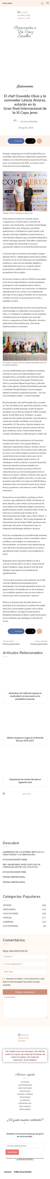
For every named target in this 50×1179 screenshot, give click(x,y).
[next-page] (8, 887)
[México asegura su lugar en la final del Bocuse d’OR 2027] (25, 719)
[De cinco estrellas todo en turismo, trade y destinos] (25, 18)
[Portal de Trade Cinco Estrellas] (25, 1040)
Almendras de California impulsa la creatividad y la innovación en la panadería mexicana (25, 696)
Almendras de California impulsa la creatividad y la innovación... (23, 853)
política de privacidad (25, 1158)
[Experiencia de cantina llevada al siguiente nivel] (25, 760)
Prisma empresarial (11, 644)
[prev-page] (4, 887)
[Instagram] (28, 1065)
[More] (39, 141)
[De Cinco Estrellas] (16, 121)
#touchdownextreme (15, 859)
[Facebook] (21, 1065)
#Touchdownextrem (14, 872)
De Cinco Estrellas (29, 122)
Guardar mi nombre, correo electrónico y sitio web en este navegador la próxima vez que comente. (24, 982)
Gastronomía (25, 86)
